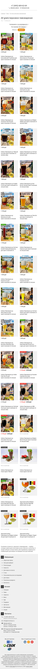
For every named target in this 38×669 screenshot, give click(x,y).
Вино (5, 597)
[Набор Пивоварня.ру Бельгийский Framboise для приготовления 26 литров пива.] (9, 41)
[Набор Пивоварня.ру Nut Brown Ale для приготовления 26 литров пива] (28, 169)
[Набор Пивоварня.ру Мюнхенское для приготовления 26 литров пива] (9, 200)
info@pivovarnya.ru (9, 620)
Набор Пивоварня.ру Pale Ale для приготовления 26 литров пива (28, 217)
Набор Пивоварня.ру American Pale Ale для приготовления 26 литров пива (8, 122)
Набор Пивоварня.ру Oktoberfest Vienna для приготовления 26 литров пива (8, 90)
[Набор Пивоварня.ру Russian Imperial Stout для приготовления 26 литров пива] (28, 359)
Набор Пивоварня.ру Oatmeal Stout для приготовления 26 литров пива (9, 408)
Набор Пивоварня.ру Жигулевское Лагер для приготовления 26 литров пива (27, 59)
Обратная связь (8, 560)
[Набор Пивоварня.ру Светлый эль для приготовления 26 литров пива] (28, 73)
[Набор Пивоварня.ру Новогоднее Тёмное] (9, 455)
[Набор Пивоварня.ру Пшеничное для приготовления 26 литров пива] (28, 264)
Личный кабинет (8, 563)
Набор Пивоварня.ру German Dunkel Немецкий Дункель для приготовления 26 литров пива (9, 250)
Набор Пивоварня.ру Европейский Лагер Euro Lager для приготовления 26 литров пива (28, 345)
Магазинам (7, 607)
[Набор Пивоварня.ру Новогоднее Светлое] (28, 455)
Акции (5, 609)
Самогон (6, 595)
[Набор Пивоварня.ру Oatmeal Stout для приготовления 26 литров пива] (9, 391)
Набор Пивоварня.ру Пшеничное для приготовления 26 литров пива (27, 281)
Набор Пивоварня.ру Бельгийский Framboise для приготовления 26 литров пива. (9, 59)
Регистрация (7, 565)
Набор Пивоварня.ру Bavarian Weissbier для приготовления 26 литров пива (8, 345)
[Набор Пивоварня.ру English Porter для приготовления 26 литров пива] (9, 169)
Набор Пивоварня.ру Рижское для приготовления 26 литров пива (28, 249)
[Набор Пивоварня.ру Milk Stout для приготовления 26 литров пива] (28, 391)
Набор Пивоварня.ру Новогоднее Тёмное (7, 470)
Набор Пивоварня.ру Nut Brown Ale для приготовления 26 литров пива (28, 185)
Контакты (6, 582)
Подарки (6, 602)
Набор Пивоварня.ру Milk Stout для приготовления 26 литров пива (28, 408)
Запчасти (6, 604)
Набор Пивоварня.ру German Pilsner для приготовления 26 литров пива (28, 312)
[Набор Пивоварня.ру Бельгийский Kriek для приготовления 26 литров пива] (9, 487)
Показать (21, 29)
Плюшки (6, 590)
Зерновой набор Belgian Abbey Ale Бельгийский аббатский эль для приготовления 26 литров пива (27, 505)
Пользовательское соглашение (13, 575)
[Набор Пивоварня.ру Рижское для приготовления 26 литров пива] (28, 232)
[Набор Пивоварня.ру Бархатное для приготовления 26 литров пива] (9, 264)
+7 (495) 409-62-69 (19, 6)
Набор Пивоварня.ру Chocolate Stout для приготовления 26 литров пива (8, 440)
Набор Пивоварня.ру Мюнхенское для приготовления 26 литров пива (8, 218)
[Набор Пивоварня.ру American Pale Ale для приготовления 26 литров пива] (9, 105)
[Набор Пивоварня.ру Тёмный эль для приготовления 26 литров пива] (9, 137)
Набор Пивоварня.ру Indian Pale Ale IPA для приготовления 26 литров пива (9, 377)
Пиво (5, 592)
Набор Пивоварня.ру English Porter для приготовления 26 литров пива (9, 185)
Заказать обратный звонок (10, 618)
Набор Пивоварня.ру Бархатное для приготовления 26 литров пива (8, 281)
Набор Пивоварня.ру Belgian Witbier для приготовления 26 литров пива (28, 121)
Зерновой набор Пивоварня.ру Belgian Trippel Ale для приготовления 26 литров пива (28, 536)
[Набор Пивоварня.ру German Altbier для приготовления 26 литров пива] (28, 137)
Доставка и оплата (9, 570)
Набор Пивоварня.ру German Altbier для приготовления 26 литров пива (28, 153)
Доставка (6, 577)
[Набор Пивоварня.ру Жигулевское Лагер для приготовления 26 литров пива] (28, 41)
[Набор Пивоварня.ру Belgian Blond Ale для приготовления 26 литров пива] (28, 423)
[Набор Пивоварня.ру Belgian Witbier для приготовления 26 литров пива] (28, 105)
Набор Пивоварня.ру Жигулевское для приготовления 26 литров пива (8, 313)
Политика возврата (9, 580)
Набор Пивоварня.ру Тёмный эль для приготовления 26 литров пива (9, 153)
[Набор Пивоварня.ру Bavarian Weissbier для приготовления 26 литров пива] (9, 328)
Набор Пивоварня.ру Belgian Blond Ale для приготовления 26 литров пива (28, 439)
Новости (6, 567)
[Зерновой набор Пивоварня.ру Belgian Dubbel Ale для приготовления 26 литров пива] (9, 519)
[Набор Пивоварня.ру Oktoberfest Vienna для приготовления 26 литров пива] (9, 73)
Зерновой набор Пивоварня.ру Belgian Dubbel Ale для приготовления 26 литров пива (9, 536)
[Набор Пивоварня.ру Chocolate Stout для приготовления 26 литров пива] (9, 423)
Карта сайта (29, 666)
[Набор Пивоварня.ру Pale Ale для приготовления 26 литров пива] (28, 200)
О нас (5, 572)
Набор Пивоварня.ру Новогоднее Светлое (26, 470)
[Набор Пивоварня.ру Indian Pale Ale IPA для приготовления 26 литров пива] (9, 359)
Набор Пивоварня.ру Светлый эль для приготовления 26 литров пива (27, 90)
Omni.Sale (12, 666)
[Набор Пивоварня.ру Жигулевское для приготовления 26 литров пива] (9, 296)
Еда (5, 599)
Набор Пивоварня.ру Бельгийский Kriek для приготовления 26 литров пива (8, 504)
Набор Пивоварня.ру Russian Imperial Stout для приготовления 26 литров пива (28, 377)
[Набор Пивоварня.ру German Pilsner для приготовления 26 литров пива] (28, 296)
